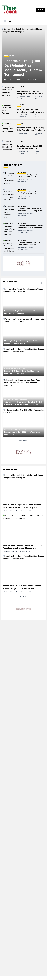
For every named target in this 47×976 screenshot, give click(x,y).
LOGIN (40, 10)
